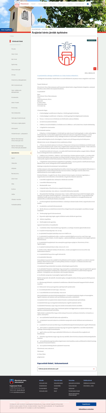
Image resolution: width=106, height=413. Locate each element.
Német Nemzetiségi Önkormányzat (74, 394)
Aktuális (33, 4)
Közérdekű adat (79, 4)
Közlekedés (14, 97)
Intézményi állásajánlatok (18, 80)
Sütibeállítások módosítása (86, 409)
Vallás (13, 194)
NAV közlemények (16, 85)
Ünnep (13, 75)
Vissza (12, 36)
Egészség (14, 64)
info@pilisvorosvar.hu (19, 392)
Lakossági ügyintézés (74, 383)
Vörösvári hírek (43, 383)
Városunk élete (42, 4)
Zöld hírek (14, 178)
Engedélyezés (86, 404)
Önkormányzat (15, 69)
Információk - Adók (88, 385)
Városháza (52, 4)
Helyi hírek (14, 54)
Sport (13, 158)
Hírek (50, 29)
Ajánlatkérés (15, 153)
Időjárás (13, 168)
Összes (13, 49)
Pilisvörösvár (36, 29)
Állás (12, 184)
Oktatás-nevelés (16, 199)
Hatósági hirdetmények (18, 118)
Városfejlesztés (15, 113)
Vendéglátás (57, 385)
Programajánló (43, 388)
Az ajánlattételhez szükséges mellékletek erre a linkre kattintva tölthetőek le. (57, 75)
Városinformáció (58, 383)
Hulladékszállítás (16, 204)
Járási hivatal (15, 102)
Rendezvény (15, 173)
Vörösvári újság (43, 391)
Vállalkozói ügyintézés (89, 383)
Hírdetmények (43, 385)
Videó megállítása (6, 30)
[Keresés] (101, 4)
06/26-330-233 (21, 390)
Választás (70, 4)
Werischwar (61, 4)
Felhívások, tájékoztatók (18, 123)
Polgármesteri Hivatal (74, 391)
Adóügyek (14, 128)
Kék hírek (14, 59)
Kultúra (13, 189)
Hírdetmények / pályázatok (19, 133)
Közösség (14, 107)
